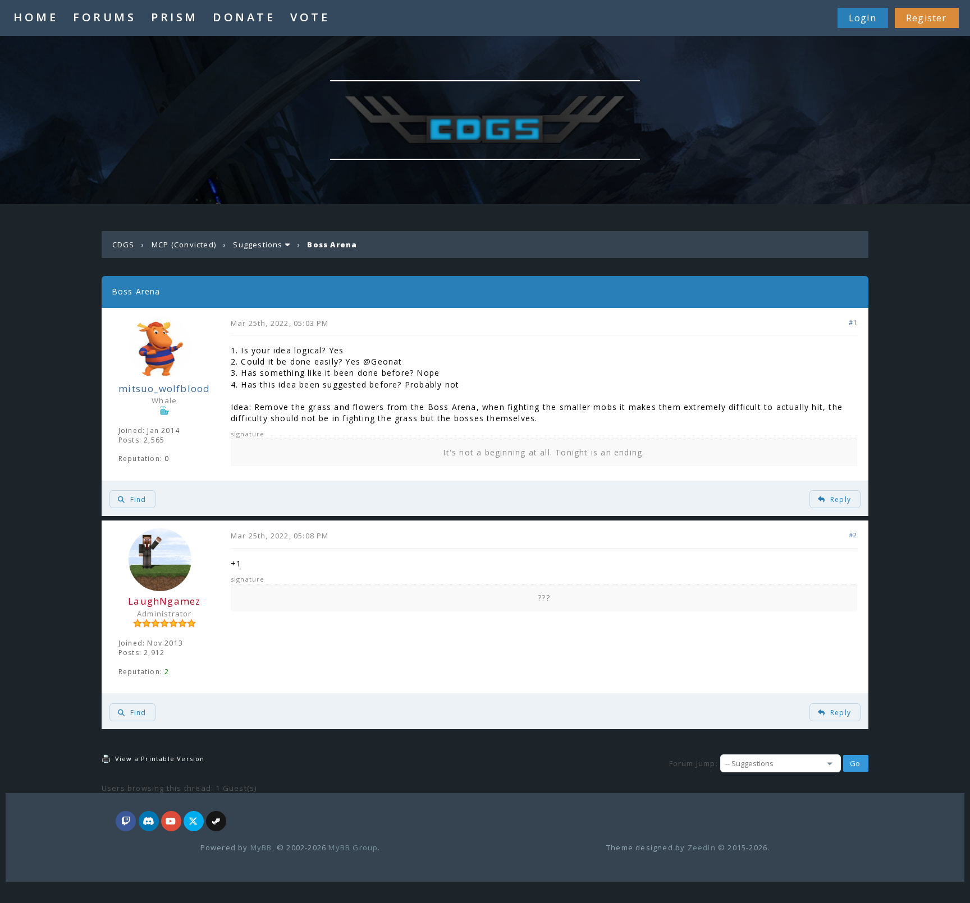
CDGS (123, 244)
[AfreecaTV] (126, 822)
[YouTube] (171, 822)
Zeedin (702, 847)
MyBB (261, 847)
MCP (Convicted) (184, 244)
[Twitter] (194, 822)
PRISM (174, 17)
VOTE (310, 17)
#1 (853, 322)
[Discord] (149, 822)
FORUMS (104, 17)
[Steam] (216, 822)
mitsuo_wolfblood (164, 388)
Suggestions (257, 244)
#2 (853, 535)
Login (862, 18)
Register (926, 18)
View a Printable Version (160, 758)
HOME (35, 17)
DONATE (244, 17)
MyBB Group (353, 847)
